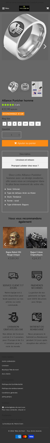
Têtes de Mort (20, 431)
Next (45, 46)
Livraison (5, 365)
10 (25, 124)
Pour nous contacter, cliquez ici (14, 410)
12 (38, 124)
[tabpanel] (13, 87)
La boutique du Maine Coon (12, 424)
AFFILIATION (7, 397)
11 (32, 124)
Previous (5, 46)
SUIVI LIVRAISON (8, 361)
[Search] (43, 8)
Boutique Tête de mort (10, 370)
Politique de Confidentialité (12, 384)
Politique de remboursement (12, 388)
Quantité (6, 129)
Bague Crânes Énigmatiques (36, 253)
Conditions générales (10, 393)
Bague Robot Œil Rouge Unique (13, 253)
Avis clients (6, 374)
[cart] (47, 8)
